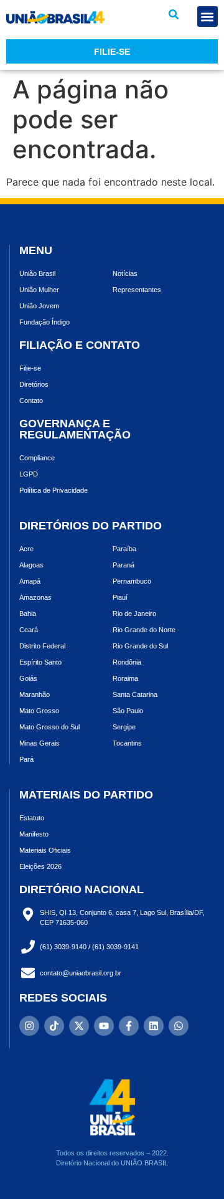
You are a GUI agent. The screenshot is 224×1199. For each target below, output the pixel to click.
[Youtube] (104, 1026)
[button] (174, 14)
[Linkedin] (154, 1026)
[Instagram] (29, 1026)
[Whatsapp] (179, 1026)
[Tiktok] (54, 1026)
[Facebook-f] (129, 1026)
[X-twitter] (79, 1026)
